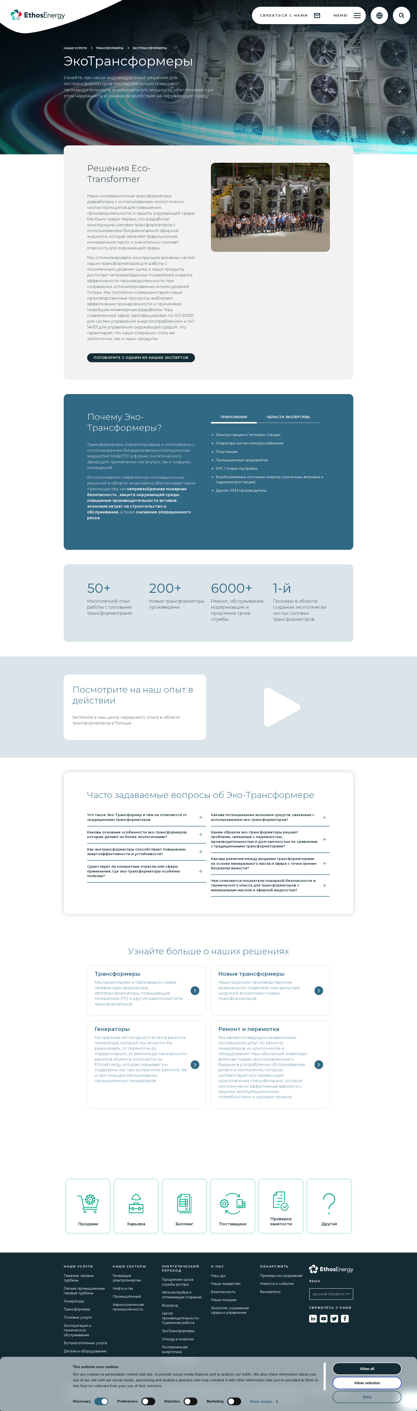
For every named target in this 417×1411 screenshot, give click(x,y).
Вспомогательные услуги (85, 1343)
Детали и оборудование (85, 1351)
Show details (261, 1401)
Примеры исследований (281, 1276)
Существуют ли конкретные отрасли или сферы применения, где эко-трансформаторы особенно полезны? (133, 871)
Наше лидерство (226, 1283)
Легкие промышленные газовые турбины (84, 1290)
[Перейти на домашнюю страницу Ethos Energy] (331, 1269)
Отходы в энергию (178, 1339)
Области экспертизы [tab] (288, 417)
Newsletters (270, 1292)
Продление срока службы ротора (177, 1282)
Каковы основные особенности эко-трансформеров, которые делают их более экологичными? (137, 834)
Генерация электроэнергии (127, 1278)
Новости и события (277, 1283)
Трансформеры (110, 48)
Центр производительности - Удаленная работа (181, 1318)
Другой (329, 1224)
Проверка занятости (281, 1221)
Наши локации (223, 1300)
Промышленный (127, 1296)
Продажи (88, 1224)
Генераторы (74, 1301)
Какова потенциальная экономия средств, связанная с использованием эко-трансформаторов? (262, 817)
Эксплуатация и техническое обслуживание (77, 1330)
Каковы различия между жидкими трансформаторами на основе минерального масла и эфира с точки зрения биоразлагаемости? (263, 863)
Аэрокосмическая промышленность (128, 1307)
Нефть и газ (123, 1288)
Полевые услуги (78, 1317)
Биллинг (184, 1224)
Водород (170, 1305)
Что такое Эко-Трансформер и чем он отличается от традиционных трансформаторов (137, 817)
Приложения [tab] (234, 417)
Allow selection (367, 1383)
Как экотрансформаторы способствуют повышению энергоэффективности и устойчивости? (136, 851)
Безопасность (223, 1292)
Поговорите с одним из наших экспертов (141, 357)
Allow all (367, 1369)
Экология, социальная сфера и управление (230, 1310)
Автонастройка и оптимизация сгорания (182, 1294)
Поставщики (232, 1224)
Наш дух (218, 1276)
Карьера (136, 1224)
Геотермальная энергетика (175, 1349)
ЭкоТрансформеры (149, 48)
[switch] (148, 1401)
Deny (367, 1397)
